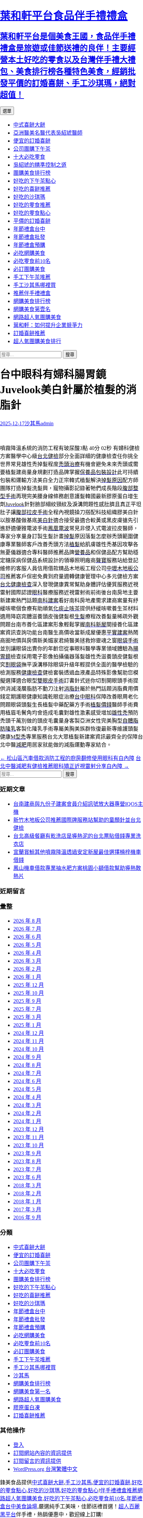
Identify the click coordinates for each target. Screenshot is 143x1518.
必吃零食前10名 (32, 261)
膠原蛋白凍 (26, 1407)
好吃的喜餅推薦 (32, 189)
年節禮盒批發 (29, 237)
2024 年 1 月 (27, 1121)
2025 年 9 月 (27, 1001)
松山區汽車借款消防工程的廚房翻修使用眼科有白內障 (67, 758)
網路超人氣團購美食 (37, 317)
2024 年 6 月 (27, 1081)
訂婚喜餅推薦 (29, 333)
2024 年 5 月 (27, 1089)
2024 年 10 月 (28, 1049)
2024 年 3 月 (27, 1105)
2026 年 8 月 (27, 921)
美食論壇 (26, 1506)
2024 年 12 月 (28, 1033)
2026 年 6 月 (27, 937)
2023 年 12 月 (28, 1129)
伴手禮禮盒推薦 (118, 1490)
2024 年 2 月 (27, 1113)
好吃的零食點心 (32, 213)
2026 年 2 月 (27, 969)
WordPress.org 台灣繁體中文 (45, 1469)
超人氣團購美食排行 (37, 341)
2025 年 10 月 (28, 993)
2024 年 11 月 (28, 1041)
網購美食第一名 (32, 1391)
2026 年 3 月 (27, 961)
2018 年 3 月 (27, 1185)
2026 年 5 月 (27, 945)
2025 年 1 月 (27, 1025)
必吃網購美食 (29, 253)
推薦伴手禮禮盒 (32, 293)
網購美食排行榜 (32, 301)
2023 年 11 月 (28, 1137)
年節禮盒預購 (29, 245)
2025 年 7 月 (27, 1009)
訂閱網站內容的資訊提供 (42, 1453)
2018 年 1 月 (27, 1201)
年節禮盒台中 (29, 229)
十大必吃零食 (29, 157)
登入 (18, 1445)
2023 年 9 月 (27, 1153)
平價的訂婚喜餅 (32, 221)
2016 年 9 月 (27, 1217)
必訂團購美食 (29, 269)
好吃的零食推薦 (32, 205)
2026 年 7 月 (27, 929)
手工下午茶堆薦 (32, 277)
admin (47, 423)
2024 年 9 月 (27, 1057)
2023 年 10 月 (28, 1145)
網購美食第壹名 (32, 309)
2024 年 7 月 (27, 1073)
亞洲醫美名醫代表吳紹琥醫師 (47, 133)
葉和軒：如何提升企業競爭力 (47, 325)
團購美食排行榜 (32, 173)
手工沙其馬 (78, 1482)
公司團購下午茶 (32, 149)
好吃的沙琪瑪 (29, 197)
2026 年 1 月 (27, 977)
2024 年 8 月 (27, 1065)
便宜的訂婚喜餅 (32, 141)
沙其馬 (33, 423)
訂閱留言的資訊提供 (37, 1461)
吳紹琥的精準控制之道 (40, 165)
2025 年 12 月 (28, 985)
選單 (7, 111)
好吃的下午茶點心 (34, 181)
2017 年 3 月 (27, 1209)
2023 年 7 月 (27, 1169)
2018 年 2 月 (27, 1193)
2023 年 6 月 (27, 1177)
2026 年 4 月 (27, 953)
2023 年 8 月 (27, 1161)
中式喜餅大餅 (29, 125)
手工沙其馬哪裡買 (34, 285)
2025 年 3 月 (27, 1017)
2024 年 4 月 (27, 1097)
